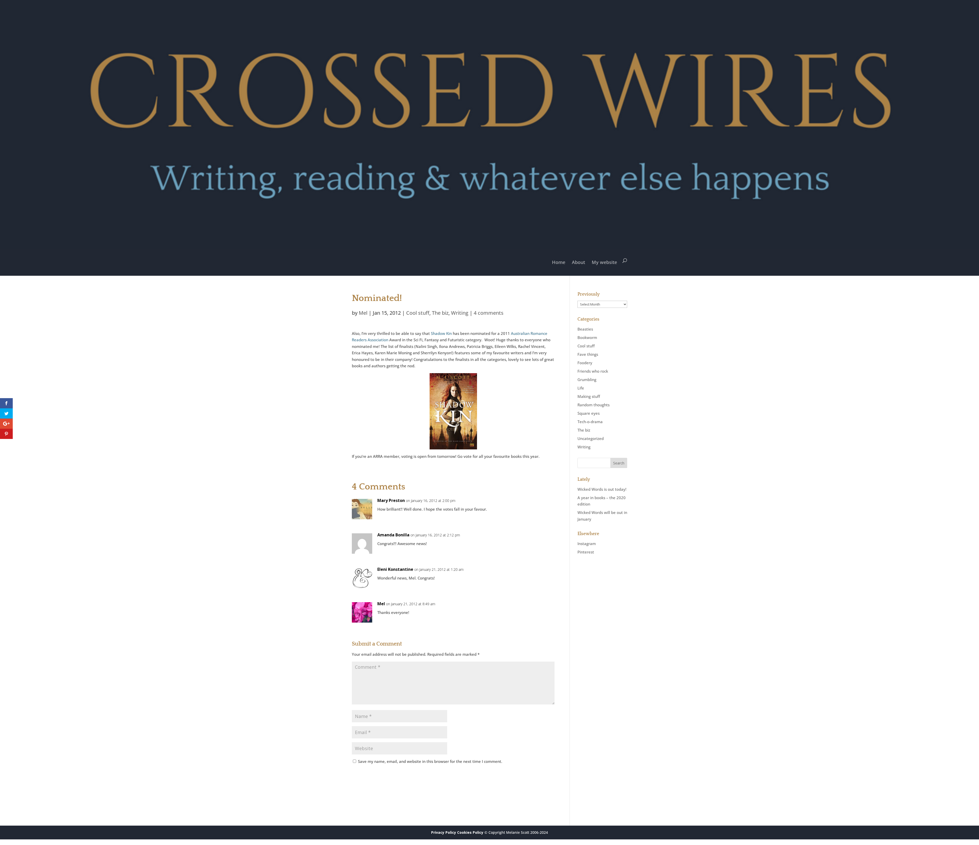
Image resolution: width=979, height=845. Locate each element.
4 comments (489, 312)
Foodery (584, 362)
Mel (363, 312)
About (578, 262)
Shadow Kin (441, 333)
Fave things (587, 354)
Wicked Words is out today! (601, 489)
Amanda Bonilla (393, 535)
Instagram (586, 543)
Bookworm (587, 337)
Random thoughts (593, 404)
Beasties (585, 329)
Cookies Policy (470, 832)
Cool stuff (417, 312)
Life (580, 387)
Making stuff (588, 396)
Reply (542, 505)
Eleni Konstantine (395, 569)
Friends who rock (592, 371)
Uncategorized (590, 438)
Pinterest (585, 551)
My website (604, 262)
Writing (459, 312)
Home (558, 262)
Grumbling (586, 379)
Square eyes (588, 413)
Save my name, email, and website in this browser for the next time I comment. (430, 761)
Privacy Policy (443, 832)
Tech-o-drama (590, 421)
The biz (440, 312)
